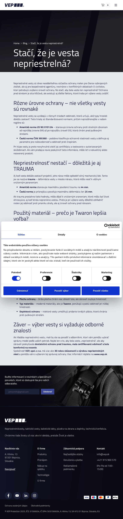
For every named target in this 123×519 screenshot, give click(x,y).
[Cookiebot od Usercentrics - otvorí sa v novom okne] (106, 226)
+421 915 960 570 (106, 460)
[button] (105, 5)
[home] (14, 5)
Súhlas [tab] (21, 234)
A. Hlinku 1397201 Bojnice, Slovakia (12, 457)
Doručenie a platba (72, 460)
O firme (41, 480)
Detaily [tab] (61, 234)
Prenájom (42, 460)
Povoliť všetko (100, 290)
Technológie (43, 475)
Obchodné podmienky (40, 505)
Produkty (42, 454)
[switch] (46, 278)
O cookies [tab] (101, 234)
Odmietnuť (22, 290)
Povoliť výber (61, 290)
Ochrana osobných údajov (16, 505)
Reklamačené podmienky (70, 467)
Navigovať (10, 469)
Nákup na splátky (42, 467)
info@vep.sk (103, 454)
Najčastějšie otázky (73, 454)
